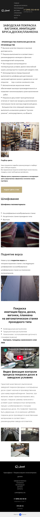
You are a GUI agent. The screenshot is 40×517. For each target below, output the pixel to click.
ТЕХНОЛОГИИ (20, 483)
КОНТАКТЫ (17, 15)
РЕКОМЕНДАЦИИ (19, 8)
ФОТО (15, 18)
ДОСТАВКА (17, 10)
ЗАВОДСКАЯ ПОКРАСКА (20, 5)
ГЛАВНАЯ (16, 3)
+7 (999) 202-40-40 (31, 9)
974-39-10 (20, 506)
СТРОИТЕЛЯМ (18, 13)
